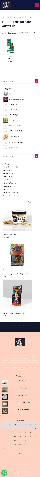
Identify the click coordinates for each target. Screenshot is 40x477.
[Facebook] (18, 472)
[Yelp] (14, 472)
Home (4, 17)
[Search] (36, 81)
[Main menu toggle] (37, 5)
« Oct (19, 453)
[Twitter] (22, 472)
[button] (4, 473)
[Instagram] (26, 472)
